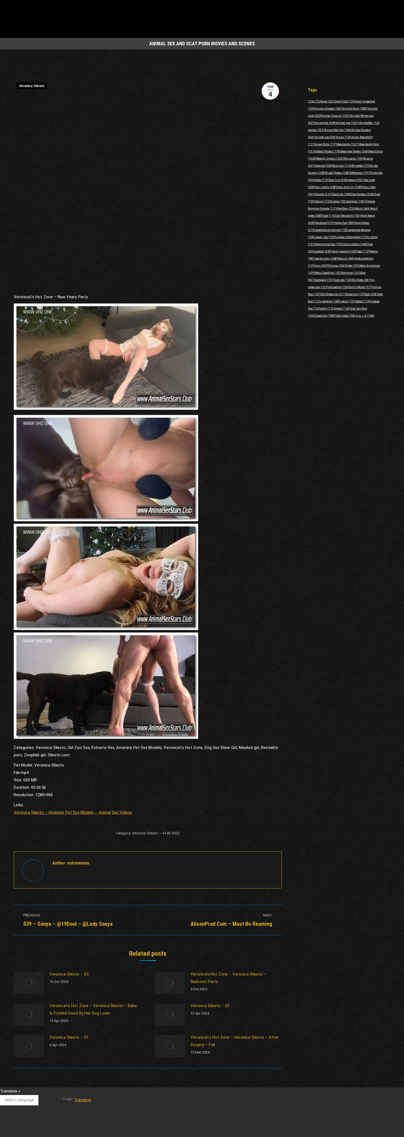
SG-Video (361, 280)
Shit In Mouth (361, 287)
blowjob (324, 165)
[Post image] (29, 983)
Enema (339, 201)
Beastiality (348, 144)
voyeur (343, 308)
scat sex (343, 280)
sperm (348, 301)
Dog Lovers (326, 187)
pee (363, 251)
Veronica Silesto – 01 (68, 1037)
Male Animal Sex (329, 244)
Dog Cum (338, 180)
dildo (322, 180)
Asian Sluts (326, 144)
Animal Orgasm (336, 115)
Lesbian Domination (352, 237)
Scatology (324, 280)
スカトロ (365, 315)
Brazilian (342, 165)
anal (328, 101)
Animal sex (347, 122)
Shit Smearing (333, 294)
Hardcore (324, 222)
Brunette (361, 165)
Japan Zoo (325, 237)
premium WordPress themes (176, 1129)
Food (329, 215)
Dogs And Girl (349, 187)
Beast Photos (329, 151)
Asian (344, 137)
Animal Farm (356, 108)
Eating (323, 201)
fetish (363, 208)
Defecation (360, 172)
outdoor (323, 251)
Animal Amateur (329, 108)
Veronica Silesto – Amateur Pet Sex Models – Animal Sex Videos (73, 812)
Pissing (337, 265)
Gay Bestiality (348, 215)
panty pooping (344, 251)
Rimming (351, 272)
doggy (356, 180)
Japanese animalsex (331, 230)
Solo (371, 294)
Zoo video (346, 315)
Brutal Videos (337, 172)
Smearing (355, 294)
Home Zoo (344, 222)
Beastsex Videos (355, 151)
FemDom (346, 208)
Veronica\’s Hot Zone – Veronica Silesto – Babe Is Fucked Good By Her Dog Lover (93, 1009)
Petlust (346, 258)
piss (321, 265)
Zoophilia (325, 315)
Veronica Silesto (31, 86)
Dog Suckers (362, 194)
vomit (327, 308)
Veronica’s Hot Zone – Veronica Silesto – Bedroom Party (228, 978)
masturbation (355, 244)
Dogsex (323, 194)
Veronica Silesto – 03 (68, 974)
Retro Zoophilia (328, 272)
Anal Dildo (345, 101)
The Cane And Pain (160, 1093)
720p (315, 101)
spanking (330, 301)
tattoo (363, 301)
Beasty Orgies (330, 158)
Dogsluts (341, 194)
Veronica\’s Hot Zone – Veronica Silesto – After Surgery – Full (234, 1041)
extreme (356, 201)
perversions (326, 258)
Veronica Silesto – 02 (209, 1005)
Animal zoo (326, 137)
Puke (353, 265)
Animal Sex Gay (338, 130)
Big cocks (354, 158)
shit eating (338, 287)
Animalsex (325, 122)
